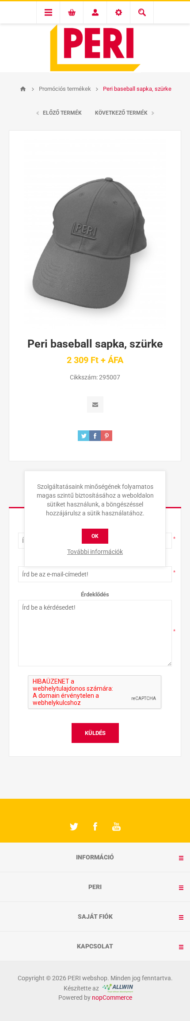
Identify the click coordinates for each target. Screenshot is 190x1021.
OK (95, 536)
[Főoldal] (23, 89)
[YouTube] (116, 827)
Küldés (95, 733)
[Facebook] (95, 827)
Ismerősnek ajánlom (95, 404)
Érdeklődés (95, 594)
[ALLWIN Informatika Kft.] (116, 988)
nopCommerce (112, 997)
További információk (95, 551)
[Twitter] (74, 827)
